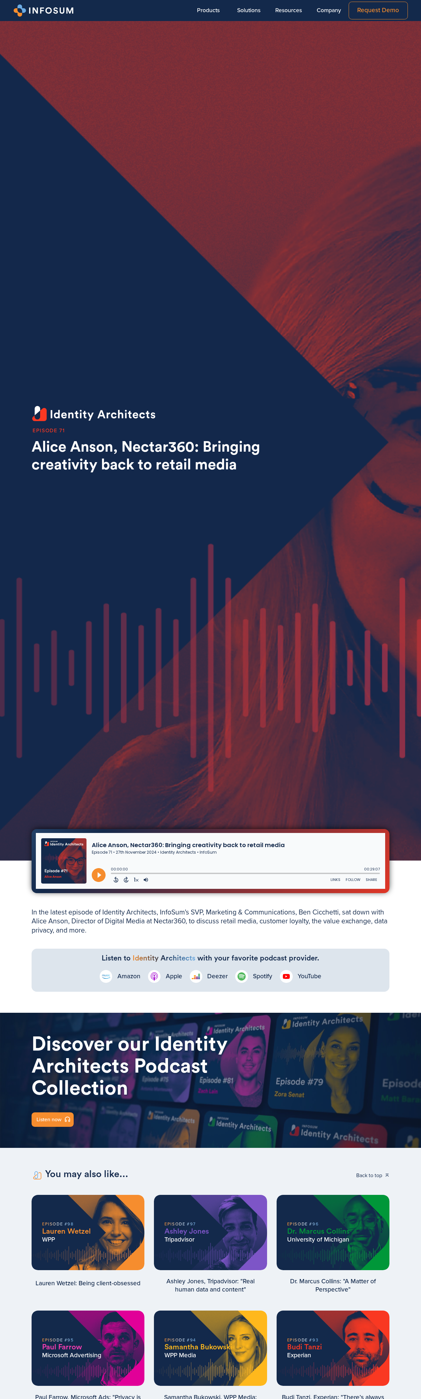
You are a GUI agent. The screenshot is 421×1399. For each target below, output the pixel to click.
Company (329, 10)
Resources (288, 10)
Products (208, 10)
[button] (208, 10)
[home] (44, 10)
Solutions (248, 10)
